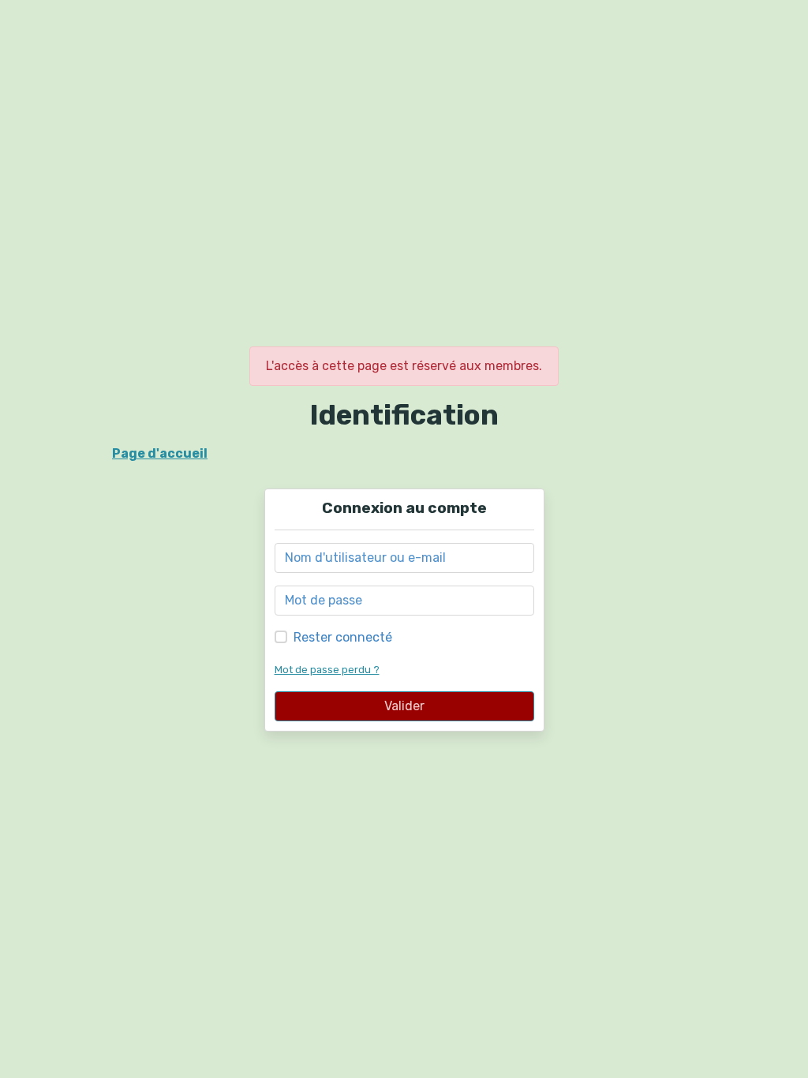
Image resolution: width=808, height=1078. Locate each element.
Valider (404, 705)
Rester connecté (343, 637)
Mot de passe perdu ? (327, 670)
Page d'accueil (160, 453)
